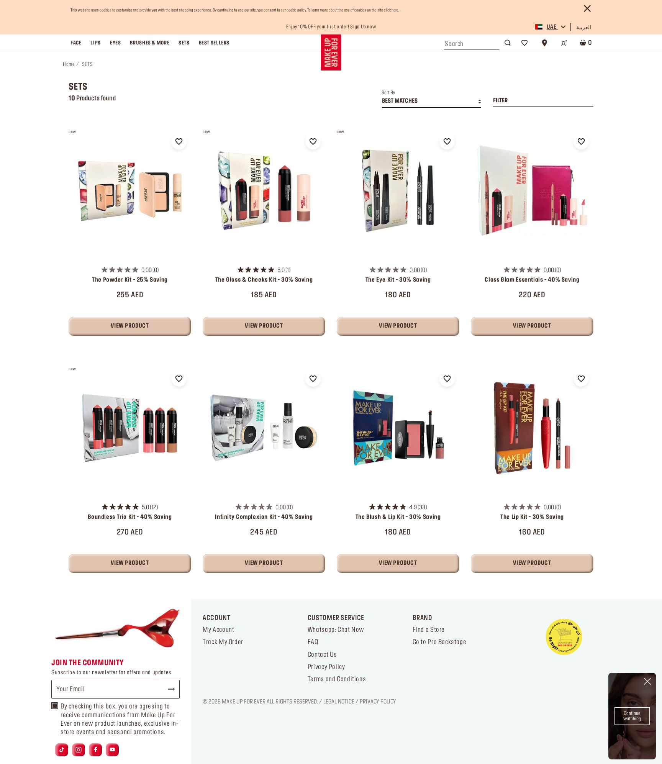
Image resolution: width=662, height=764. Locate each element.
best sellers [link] (214, 43)
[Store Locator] (544, 42)
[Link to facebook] (95, 750)
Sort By (388, 92)
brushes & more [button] (149, 43)
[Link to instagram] (78, 750)
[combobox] (471, 42)
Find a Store (429, 630)
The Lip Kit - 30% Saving (532, 517)
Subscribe (168, 689)
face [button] (75, 43)
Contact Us (322, 655)
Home (69, 64)
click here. (391, 10)
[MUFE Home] (331, 52)
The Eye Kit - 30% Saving (398, 280)
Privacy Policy (326, 667)
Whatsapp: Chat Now (336, 630)
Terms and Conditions (337, 679)
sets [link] (184, 43)
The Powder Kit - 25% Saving (130, 280)
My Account (218, 630)
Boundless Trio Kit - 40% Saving (130, 517)
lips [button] (95, 43)
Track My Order (223, 642)
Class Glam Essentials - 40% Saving (532, 280)
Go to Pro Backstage (440, 642)
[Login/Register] (564, 42)
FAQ (313, 642)
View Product (130, 326)
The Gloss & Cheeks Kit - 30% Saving (264, 280)
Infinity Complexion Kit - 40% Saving (264, 517)
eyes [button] (115, 43)
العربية (583, 27)
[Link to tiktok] (61, 750)
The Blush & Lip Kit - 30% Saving (398, 517)
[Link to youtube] (112, 750)
